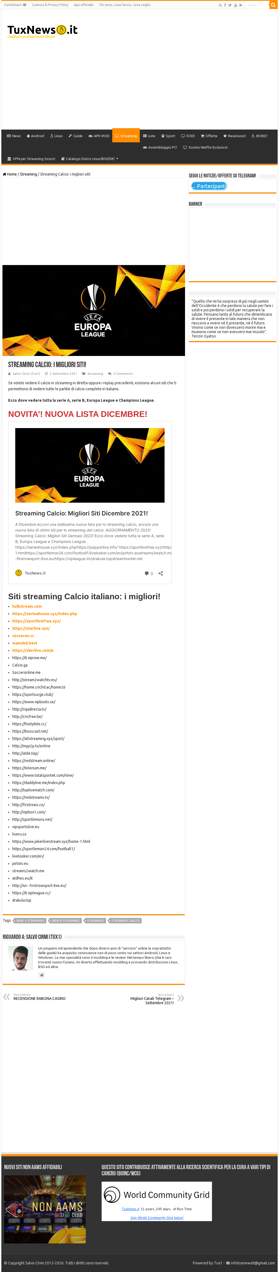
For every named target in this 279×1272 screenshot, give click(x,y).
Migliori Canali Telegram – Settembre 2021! (152, 999)
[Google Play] (241, 5)
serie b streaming (66, 920)
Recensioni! (237, 136)
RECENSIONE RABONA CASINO (40, 997)
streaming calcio (125, 920)
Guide (78, 136)
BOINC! (262, 136)
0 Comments (123, 373)
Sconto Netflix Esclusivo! (208, 147)
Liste (151, 136)
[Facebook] (225, 5)
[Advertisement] (174, 86)
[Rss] (220, 5)
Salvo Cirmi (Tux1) (26, 373)
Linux (58, 136)
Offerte (211, 136)
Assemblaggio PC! (162, 147)
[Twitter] (230, 5)
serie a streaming (30, 920)
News (16, 136)
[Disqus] (93, 1078)
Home (11, 174)
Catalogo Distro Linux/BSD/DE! (90, 159)
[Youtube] (235, 5)
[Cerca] (273, 5)
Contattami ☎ (15, 5)
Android (37, 136)
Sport (170, 136)
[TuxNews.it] (43, 29)
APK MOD (102, 136)
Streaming (128, 136)
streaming (95, 920)
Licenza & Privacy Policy (50, 5)
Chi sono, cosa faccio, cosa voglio (124, 5)
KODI (191, 136)
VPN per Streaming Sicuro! (34, 159)
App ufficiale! (84, 5)
